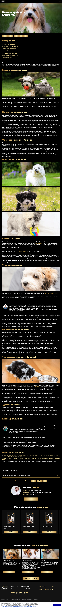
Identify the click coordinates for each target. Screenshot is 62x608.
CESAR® (37, 386)
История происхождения (9, 44)
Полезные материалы (10, 4)
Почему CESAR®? (26, 588)
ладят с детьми (39, 243)
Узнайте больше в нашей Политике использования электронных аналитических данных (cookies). (18, 606)
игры (3, 294)
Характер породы (7, 50)
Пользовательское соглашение (27, 599)
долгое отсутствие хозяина (21, 251)
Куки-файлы (36, 599)
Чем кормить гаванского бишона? (11, 55)
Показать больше (31, 578)
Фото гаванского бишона (9, 48)
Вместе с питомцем (15, 588)
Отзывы (40, 589)
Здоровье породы (7, 57)
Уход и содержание (8, 52)
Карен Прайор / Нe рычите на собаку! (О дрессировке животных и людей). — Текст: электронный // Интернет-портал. (31, 459)
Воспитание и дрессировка (10, 53)
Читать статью (9, 572)
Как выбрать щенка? (8, 59)
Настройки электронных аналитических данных (52, 600)
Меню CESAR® (14, 586)
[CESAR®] (3, 1)
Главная (2, 4)
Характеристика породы (9, 42)
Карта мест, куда (43, 587)
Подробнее (11, 531)
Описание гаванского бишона (10, 46)
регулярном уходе (37, 294)
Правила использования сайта (15, 599)
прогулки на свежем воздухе (51, 293)
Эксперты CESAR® (49, 589)
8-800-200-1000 (24, 592)
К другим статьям (31, 499)
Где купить (52, 586)
